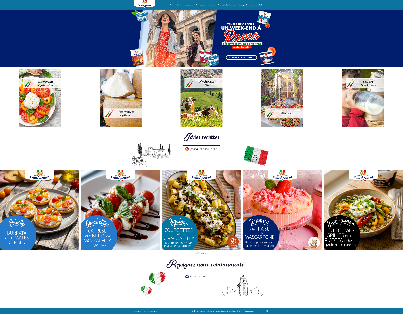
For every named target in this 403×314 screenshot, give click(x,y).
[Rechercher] (267, 5)
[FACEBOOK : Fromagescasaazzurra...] (201, 276)
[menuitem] (175, 5)
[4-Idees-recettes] (282, 98)
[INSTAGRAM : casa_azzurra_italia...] (201, 149)
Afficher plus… (201, 253)
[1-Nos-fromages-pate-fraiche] (40, 98)
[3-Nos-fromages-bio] (201, 98)
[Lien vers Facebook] (264, 311)
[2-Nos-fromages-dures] (121, 98)
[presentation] (2, 209)
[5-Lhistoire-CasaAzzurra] (363, 98)
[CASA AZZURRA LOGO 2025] (144, 5)
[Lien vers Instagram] (267, 311)
